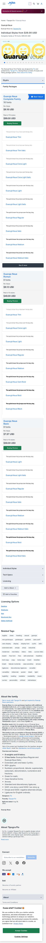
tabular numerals (15, 664)
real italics (15, 652)
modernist (5, 652)
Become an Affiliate (9, 890)
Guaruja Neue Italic (13, 231)
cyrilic (34, 644)
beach (4, 656)
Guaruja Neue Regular (15, 217)
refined (22, 680)
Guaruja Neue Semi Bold (16, 381)
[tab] (4, 62)
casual (26, 635)
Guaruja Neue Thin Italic (15, 150)
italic (30, 652)
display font (25, 644)
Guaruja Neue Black (14, 408)
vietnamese (32, 680)
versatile (32, 668)
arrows (38, 664)
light (36, 672)
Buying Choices (12, 123)
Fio (34, 69)
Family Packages (10, 86)
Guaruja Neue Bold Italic (16, 556)
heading (19, 635)
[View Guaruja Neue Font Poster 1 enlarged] (23, 51)
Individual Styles (10, 568)
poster (23, 672)
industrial (32, 648)
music (40, 676)
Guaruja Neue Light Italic (16, 204)
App (2, 613)
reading (13, 676)
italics (24, 652)
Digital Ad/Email (6, 621)
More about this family (24, 72)
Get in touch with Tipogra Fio (12, 700)
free (19, 656)
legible (4, 635)
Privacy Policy (18, 923)
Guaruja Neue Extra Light (16, 164)
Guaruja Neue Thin (13, 137)
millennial (15, 672)
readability (31, 676)
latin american (28, 656)
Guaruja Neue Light (14, 190)
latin (40, 644)
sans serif (36, 640)
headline (39, 656)
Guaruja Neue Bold (13, 395)
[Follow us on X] (11, 863)
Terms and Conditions (10, 902)
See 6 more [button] (23, 265)
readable (22, 676)
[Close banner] (41, 11)
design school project (26, 736)
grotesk (28, 640)
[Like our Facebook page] (24, 863)
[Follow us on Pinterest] (18, 863)
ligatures (5, 668)
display (16, 644)
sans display (6, 644)
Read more (5, 839)
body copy (21, 660)
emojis (17, 648)
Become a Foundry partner (11, 885)
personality (13, 680)
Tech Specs (8, 574)
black (30, 672)
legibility (5, 676)
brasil (4, 664)
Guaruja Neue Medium (15, 244)
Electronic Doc (6, 617)
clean (12, 635)
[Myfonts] (12, 4)
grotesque (19, 640)
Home (3, 20)
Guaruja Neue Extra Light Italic (18, 177)
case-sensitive (28, 664)
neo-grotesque (7, 640)
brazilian (37, 660)
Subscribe (31, 857)
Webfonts (4, 610)
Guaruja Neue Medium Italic (17, 258)
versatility (5, 672)
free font (12, 656)
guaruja (34, 635)
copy (13, 660)
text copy (5, 660)
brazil (29, 660)
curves (4, 680)
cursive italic (38, 652)
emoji (24, 648)
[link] (38, 4)
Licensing (7, 581)
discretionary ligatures (19, 668)
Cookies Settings (21, 936)
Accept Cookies (21, 930)
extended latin (7, 648)
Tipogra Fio (11, 20)
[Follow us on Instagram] (4, 863)
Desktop (4, 606)
